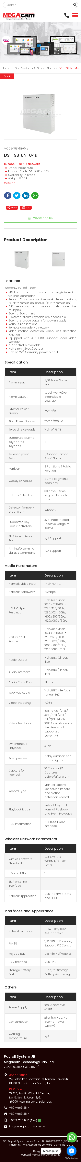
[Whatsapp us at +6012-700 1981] (39, 1120)
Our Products (25, 68)
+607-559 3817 (19, 1108)
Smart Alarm (47, 68)
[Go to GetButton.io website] (71, 1158)
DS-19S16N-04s (69, 68)
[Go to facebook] (71, 1151)
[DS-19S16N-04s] (40, 112)
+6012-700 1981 (19, 1120)
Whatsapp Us (43, 218)
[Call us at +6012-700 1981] (67, 15)
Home (7, 68)
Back (7, 76)
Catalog (10, 183)
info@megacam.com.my (27, 1126)
